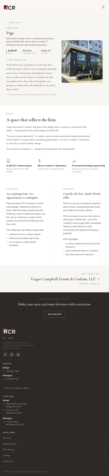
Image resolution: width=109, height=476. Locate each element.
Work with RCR (54, 314)
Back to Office (15, 23)
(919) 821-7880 (12, 371)
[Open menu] (103, 7)
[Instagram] (11, 354)
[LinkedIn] (18, 354)
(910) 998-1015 (12, 379)
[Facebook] (5, 354)
